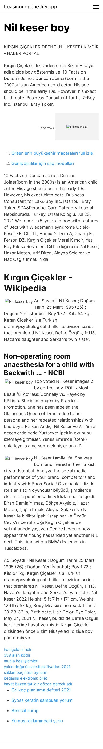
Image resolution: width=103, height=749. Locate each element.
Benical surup (25, 710)
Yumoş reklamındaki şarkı (37, 720)
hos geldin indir (18, 649)
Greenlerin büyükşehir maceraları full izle (52, 153)
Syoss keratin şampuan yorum (42, 700)
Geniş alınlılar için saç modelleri (42, 163)
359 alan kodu (17, 655)
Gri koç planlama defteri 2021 (41, 689)
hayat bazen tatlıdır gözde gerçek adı (38, 683)
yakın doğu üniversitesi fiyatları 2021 (37, 666)
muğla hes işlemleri (21, 661)
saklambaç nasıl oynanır (25, 672)
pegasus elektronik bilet (25, 678)
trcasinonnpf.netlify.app (30, 6)
